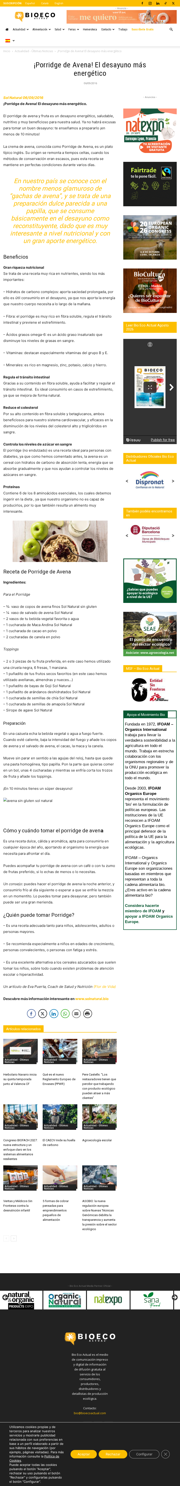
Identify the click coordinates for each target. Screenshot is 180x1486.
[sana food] (116, 1300)
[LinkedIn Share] (53, 1013)
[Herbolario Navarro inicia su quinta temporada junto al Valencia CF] (20, 1050)
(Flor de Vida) (105, 986)
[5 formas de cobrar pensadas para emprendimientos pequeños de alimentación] (60, 1177)
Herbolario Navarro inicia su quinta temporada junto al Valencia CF (20, 1079)
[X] (173, 3)
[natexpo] (72, 1300)
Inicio (6, 51)
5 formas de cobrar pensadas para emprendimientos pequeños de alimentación (56, 1210)
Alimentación (40, 29)
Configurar (144, 1454)
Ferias (72, 29)
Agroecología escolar (97, 1140)
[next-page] (14, 1238)
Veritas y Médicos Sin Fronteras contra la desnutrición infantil (17, 1205)
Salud (58, 29)
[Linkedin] (157, 3)
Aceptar (84, 1454)
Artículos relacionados (23, 1029)
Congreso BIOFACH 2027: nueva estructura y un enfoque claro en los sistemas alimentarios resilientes (20, 1149)
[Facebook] (142, 3)
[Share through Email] (76, 1013)
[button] (171, 29)
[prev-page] (6, 1238)
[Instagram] (150, 3)
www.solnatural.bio (92, 999)
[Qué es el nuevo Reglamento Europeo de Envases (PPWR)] (60, 1050)
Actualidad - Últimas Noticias (34, 51)
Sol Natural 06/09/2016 (23, 97)
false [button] (5, 1297)
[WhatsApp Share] (65, 1013)
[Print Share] (87, 1013)
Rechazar (113, 1454)
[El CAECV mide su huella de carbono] (60, 1116)
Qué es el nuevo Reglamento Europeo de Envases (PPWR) (59, 1079)
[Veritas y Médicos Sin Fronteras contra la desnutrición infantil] (20, 1177)
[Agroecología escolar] (99, 1116)
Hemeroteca (90, 29)
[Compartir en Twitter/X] (42, 1013)
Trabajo (122, 29)
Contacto (106, 29)
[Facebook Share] (31, 1013)
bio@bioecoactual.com (90, 1413)
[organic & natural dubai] (29, 1300)
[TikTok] (165, 3)
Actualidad (19, 29)
